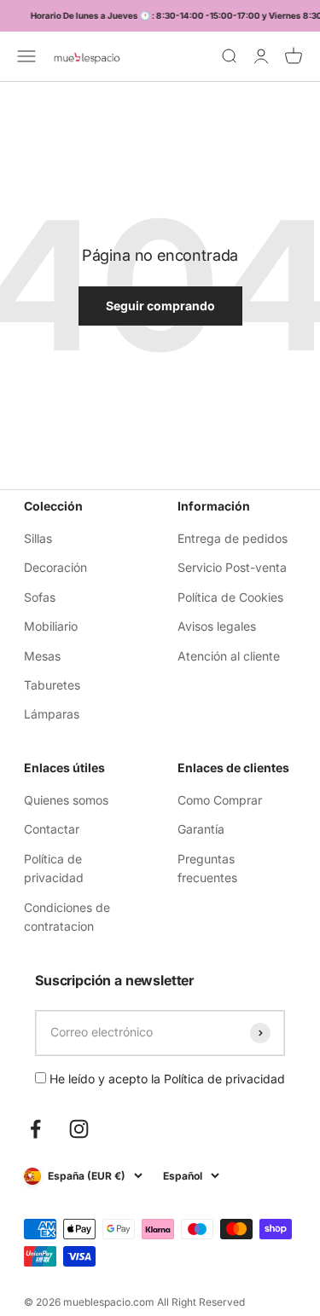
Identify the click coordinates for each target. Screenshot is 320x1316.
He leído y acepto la (165, 1078)
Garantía (200, 829)
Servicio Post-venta (232, 567)
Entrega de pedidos (232, 538)
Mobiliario (51, 626)
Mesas (42, 656)
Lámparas (51, 714)
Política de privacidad (54, 868)
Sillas (38, 538)
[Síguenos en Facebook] (35, 1128)
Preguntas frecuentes (207, 868)
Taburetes (52, 685)
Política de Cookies (230, 597)
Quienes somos (66, 800)
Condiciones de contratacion (67, 916)
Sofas (39, 597)
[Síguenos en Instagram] (78, 1128)
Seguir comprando (160, 305)
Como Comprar (219, 800)
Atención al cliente (228, 656)
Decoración (55, 567)
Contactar (51, 829)
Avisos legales (216, 626)
